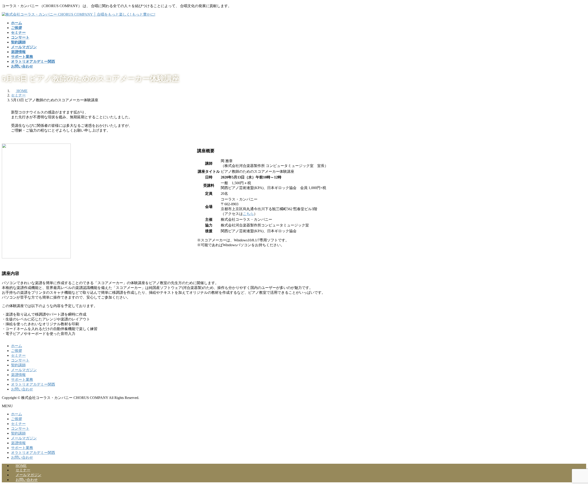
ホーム (16, 346)
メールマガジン (24, 370)
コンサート (20, 360)
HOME (21, 466)
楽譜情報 (18, 375)
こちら (248, 214)
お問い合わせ (22, 389)
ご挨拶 (16, 351)
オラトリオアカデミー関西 (33, 384)
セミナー (18, 355)
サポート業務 (22, 379)
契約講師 (18, 365)
